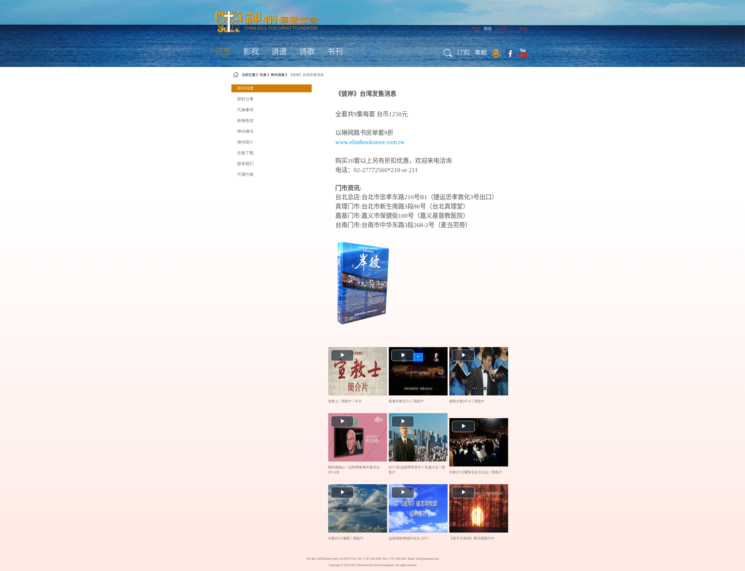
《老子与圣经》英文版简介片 (471, 538)
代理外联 (245, 174)
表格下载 (245, 153)
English (501, 28)
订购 (463, 52)
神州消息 (278, 74)
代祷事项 (245, 110)
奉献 (480, 52)
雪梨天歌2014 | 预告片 (467, 401)
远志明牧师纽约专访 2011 (409, 538)
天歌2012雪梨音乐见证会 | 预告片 (475, 472)
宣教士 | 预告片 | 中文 (345, 401)
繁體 (476, 28)
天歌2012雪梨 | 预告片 (345, 538)
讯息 (263, 74)
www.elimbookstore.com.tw (370, 142)
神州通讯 (245, 131)
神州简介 (245, 142)
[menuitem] (523, 29)
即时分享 (245, 99)
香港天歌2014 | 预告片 (406, 401)
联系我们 (245, 164)
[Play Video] (357, 371)
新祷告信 (245, 120)
